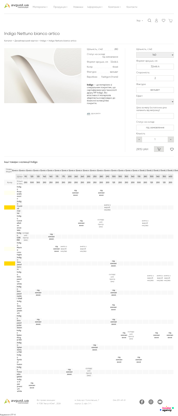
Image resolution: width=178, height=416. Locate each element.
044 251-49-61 (119, 400)
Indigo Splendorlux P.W (19, 347)
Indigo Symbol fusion (19, 359)
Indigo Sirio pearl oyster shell (19, 292)
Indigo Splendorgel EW (19, 335)
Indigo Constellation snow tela (19, 223)
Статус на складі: (145, 122)
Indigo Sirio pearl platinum (19, 307)
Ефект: (139, 96)
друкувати (96, 113)
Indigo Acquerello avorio (19, 193)
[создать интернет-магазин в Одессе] (167, 411)
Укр (138, 20)
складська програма (100, 223)
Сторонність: (143, 73)
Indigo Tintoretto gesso (19, 372)
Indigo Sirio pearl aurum (19, 263)
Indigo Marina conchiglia (19, 249)
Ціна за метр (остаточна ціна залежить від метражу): (151, 109)
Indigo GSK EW (19, 236)
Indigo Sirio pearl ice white (19, 278)
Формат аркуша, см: (147, 61)
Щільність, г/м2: (144, 49)
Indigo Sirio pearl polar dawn (19, 322)
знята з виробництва (107, 207)
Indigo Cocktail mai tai (19, 207)
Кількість (140, 134)
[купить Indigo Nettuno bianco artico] (159, 149)
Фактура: (141, 84)
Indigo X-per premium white (19, 385)
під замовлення (75, 193)
